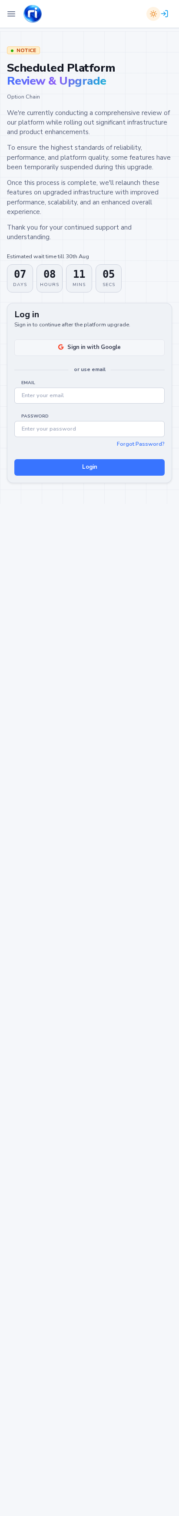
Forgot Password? (141, 444)
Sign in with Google (94, 348)
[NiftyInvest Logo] (32, 14)
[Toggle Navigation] (11, 14)
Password (35, 416)
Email (28, 382)
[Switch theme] (153, 14)
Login (89, 467)
